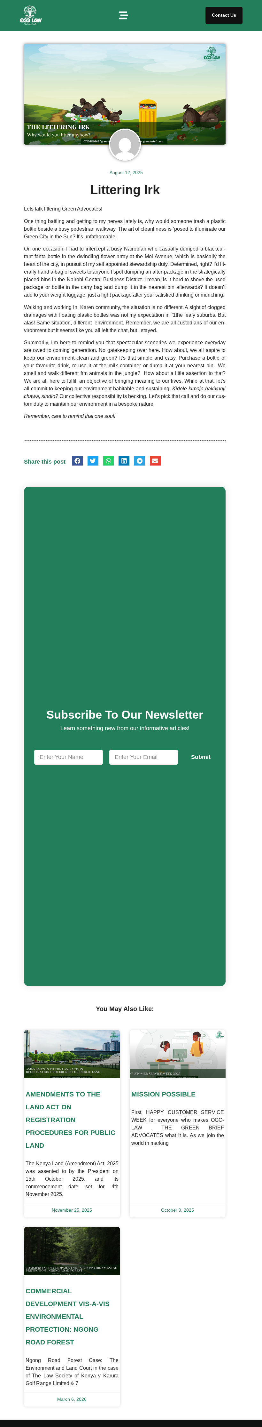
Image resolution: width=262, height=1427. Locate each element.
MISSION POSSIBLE (163, 1094)
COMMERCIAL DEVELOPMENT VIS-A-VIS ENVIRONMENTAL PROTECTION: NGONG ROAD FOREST (68, 1316)
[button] (123, 15)
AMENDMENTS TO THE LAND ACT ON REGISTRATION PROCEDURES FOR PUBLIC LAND (70, 1119)
